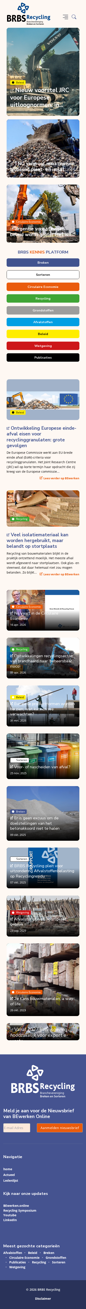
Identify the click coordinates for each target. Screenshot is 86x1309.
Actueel (9, 1175)
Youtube (9, 1215)
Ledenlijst (10, 1180)
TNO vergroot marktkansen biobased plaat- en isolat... (42, 166)
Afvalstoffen (43, 322)
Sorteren (43, 274)
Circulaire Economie (28, 222)
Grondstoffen (43, 310)
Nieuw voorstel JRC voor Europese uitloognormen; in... (39, 97)
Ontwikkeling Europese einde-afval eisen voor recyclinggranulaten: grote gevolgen (41, 437)
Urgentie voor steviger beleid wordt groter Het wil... (42, 232)
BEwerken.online (16, 1205)
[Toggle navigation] (65, 17)
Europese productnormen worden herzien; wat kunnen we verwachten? (42, 709)
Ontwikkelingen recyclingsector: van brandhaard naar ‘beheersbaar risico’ (41, 661)
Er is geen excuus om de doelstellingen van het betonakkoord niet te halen (35, 823)
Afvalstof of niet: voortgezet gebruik (38, 921)
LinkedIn (10, 1220)
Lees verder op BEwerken (61, 478)
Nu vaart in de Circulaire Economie (34, 615)
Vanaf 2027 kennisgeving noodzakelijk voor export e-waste (39, 1035)
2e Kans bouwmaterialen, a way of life (41, 1001)
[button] (74, 17)
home (7, 1169)
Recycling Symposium (19, 1210)
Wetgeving (43, 346)
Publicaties (43, 357)
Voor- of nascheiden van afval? (42, 767)
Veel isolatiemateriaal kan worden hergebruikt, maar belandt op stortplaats (37, 540)
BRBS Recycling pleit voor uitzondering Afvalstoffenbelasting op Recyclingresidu (42, 871)
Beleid (20, 82)
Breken (43, 262)
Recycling (43, 298)
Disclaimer (43, 1298)
